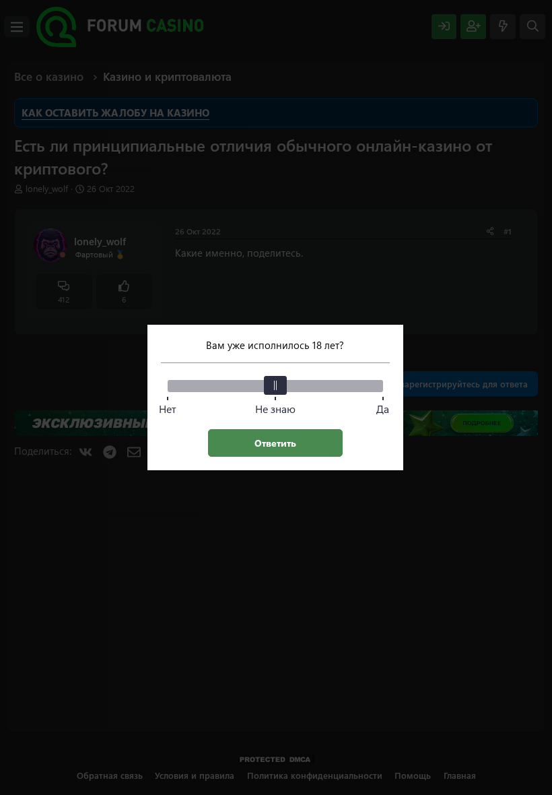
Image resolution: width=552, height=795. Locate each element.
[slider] (275, 385)
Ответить (275, 443)
